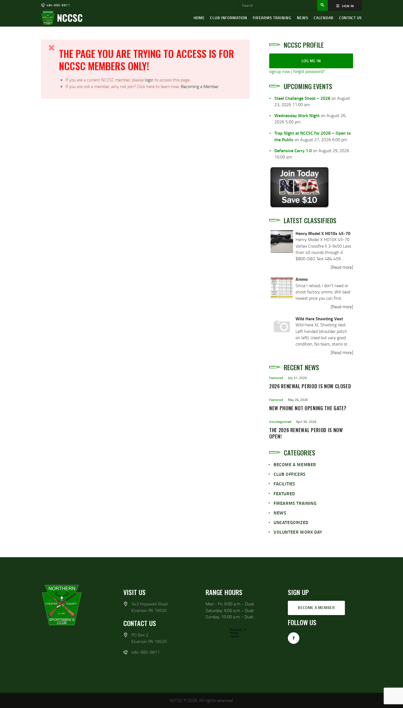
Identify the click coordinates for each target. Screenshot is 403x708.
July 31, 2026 (297, 377)
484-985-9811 (145, 652)
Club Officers (290, 474)
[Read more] (342, 267)
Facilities (284, 483)
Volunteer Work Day (298, 532)
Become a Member (295, 464)
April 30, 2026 (306, 421)
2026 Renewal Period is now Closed (310, 386)
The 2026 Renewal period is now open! (306, 433)
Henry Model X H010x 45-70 (323, 233)
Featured (276, 377)
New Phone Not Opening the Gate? (308, 408)
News (280, 512)
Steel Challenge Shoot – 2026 (302, 98)
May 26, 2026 (298, 399)
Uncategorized (280, 421)
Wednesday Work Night (297, 115)
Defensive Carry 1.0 (293, 150)
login (150, 80)
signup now (279, 71)
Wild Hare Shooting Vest (319, 318)
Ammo (302, 279)
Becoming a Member (199, 86)
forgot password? (309, 71)
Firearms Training (295, 503)
